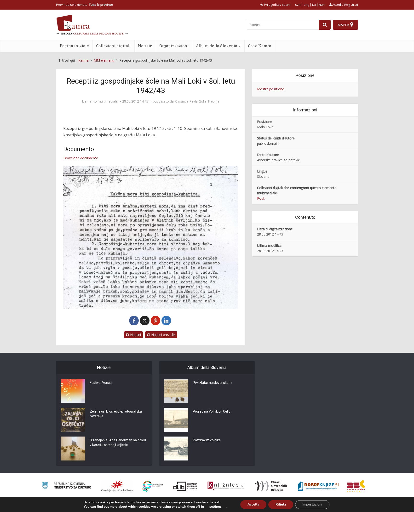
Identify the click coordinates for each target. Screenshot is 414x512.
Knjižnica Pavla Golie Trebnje (197, 101)
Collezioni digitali (113, 45)
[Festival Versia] (73, 391)
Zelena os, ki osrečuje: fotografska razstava (116, 413)
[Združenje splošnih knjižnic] (356, 486)
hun (322, 4)
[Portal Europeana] (153, 486)
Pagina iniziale (74, 45)
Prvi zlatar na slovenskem (212, 383)
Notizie (145, 45)
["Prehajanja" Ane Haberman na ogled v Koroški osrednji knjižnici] (73, 448)
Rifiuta (281, 504)
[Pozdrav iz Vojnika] (176, 448)
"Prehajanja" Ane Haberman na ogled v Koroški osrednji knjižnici (118, 442)
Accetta (253, 504)
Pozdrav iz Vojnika (207, 440)
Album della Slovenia (216, 45)
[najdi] (325, 25)
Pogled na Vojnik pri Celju (211, 411)
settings (215, 507)
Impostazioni (312, 504)
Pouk (261, 198)
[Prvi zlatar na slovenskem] (176, 391)
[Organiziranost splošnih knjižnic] (117, 486)
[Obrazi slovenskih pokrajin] (271, 486)
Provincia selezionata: (84, 4)
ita (314, 4)
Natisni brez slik (162, 334)
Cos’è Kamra (259, 45)
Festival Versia (101, 383)
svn (297, 4)
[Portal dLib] (185, 486)
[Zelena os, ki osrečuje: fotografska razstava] (73, 420)
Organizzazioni (174, 45)
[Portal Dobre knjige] (318, 486)
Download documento (80, 158)
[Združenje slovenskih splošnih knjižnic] (225, 486)
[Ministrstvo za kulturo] (66, 486)
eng (306, 4)
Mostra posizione (270, 89)
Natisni (135, 334)
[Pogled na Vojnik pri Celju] (176, 420)
